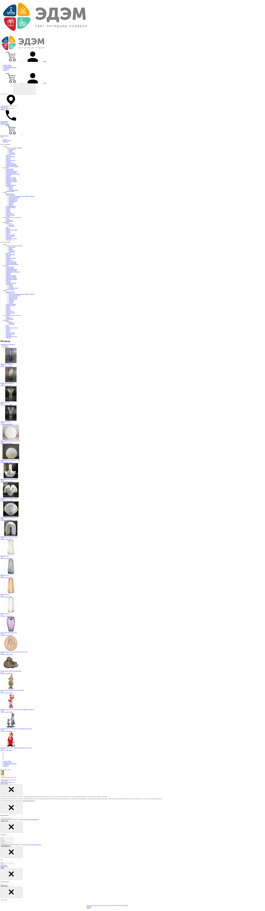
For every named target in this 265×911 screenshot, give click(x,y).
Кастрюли (11, 203)
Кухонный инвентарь (11, 206)
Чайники (11, 205)
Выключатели (12, 149)
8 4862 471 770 (4, 109)
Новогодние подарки (11, 179)
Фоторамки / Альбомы (11, 180)
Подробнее (125, 905)
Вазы (7, 227)
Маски (7, 218)
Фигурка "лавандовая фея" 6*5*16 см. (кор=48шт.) (12, 690)
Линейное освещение (11, 164)
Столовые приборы (13, 190)
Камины (8, 231)
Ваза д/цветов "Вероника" (7, 364)
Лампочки (8, 157)
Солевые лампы (10, 169)
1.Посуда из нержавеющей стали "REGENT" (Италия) (21, 196)
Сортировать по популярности (8, 344)
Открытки (8, 175)
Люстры (8, 159)
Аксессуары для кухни (14, 197)
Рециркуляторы (9, 221)
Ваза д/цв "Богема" (5, 402)
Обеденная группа (13, 200)
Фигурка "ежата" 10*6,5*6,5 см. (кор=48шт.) (11, 671)
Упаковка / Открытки (11, 177)
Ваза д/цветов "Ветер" (6, 421)
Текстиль (8, 208)
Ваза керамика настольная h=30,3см (9, 479)
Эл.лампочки (12, 154)
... (3, 756)
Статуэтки (8, 239)
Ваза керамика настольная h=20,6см (9, 498)
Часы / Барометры (10, 236)
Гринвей (8, 216)
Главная (5, 139)
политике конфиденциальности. (28, 800)
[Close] (11, 789)
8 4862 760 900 (4, 107)
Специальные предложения (9, 67)
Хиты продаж (5, 347)
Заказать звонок (4, 121)
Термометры (9, 220)
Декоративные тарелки (11, 181)
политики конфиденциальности (31, 819)
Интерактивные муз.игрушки (13, 174)
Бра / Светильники (10, 156)
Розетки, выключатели (11, 165)
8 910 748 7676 (4, 122)
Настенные (11, 226)
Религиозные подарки (11, 172)
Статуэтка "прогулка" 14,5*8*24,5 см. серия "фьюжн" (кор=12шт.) (16, 728)
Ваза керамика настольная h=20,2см (9, 517)
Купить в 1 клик (4, 366)
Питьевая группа (13, 201)
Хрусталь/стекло (10, 213)
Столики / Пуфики (10, 234)
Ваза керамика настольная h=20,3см (9, 536)
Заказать (10, 366)
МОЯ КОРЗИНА (5, 135)
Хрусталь (11, 188)
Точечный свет (9, 162)
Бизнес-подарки (10, 170)
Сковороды (11, 202)
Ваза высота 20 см (5, 555)
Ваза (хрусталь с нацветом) (7, 383)
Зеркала (8, 228)
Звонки (10, 150)
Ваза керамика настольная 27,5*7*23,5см (10, 440)
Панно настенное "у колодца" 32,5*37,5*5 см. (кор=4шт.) (14, 651)
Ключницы (8, 237)
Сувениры (8, 183)
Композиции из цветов (11, 238)
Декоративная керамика (11, 171)
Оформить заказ (4, 820)
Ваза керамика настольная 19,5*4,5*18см (10, 460)
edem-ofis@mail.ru (5, 124)
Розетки (11, 151)
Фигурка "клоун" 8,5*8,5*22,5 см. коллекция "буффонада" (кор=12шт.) (17, 709)
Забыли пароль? (4, 866)
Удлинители (12, 152)
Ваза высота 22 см (5, 575)
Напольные (11, 224)
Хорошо (88, 908)
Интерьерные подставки (12, 229)
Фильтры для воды (10, 215)
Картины (8, 232)
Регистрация (3, 865)
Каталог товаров (7, 65)
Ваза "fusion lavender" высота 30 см (9, 632)
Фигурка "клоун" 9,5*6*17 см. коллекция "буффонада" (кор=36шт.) (16, 747)
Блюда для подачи (13, 198)
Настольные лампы (10, 160)
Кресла (7, 233)
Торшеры (8, 161)
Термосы (8, 210)
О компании (6, 68)
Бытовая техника (10, 191)
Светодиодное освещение (12, 166)
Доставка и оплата (7, 66)
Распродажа (5, 345)
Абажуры (8, 155)
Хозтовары (8, 212)
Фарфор (11, 187)
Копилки (8, 176)
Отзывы (5, 70)
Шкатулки (8, 182)
